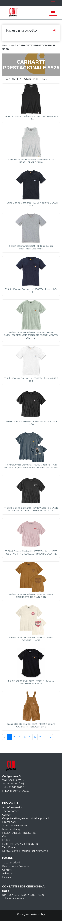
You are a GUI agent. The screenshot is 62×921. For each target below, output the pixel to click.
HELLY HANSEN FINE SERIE (19, 832)
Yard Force (8, 847)
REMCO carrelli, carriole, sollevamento (25, 851)
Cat (4, 836)
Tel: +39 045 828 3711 (14, 787)
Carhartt (7, 814)
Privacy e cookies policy (31, 914)
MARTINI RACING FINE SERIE (20, 843)
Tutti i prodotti (11, 862)
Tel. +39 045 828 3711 (14, 898)
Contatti (7, 869)
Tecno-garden (11, 811)
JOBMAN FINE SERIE (15, 825)
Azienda (7, 873)
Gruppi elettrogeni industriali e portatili (26, 818)
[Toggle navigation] (53, 3)
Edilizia (6, 840)
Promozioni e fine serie (15, 866)
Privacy (6, 877)
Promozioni (9, 822)
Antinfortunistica (12, 807)
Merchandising (11, 829)
